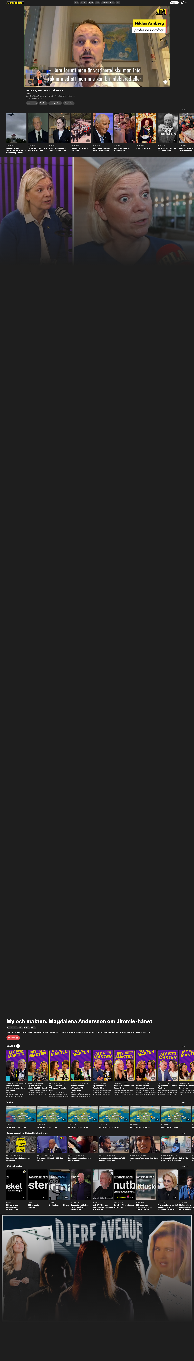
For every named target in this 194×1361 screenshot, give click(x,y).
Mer (118, 3)
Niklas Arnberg (68, 103)
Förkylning (43, 103)
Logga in (174, 3)
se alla (185, 110)
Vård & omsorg (32, 103)
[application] (97, 46)
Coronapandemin (55, 103)
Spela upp (14, 1038)
